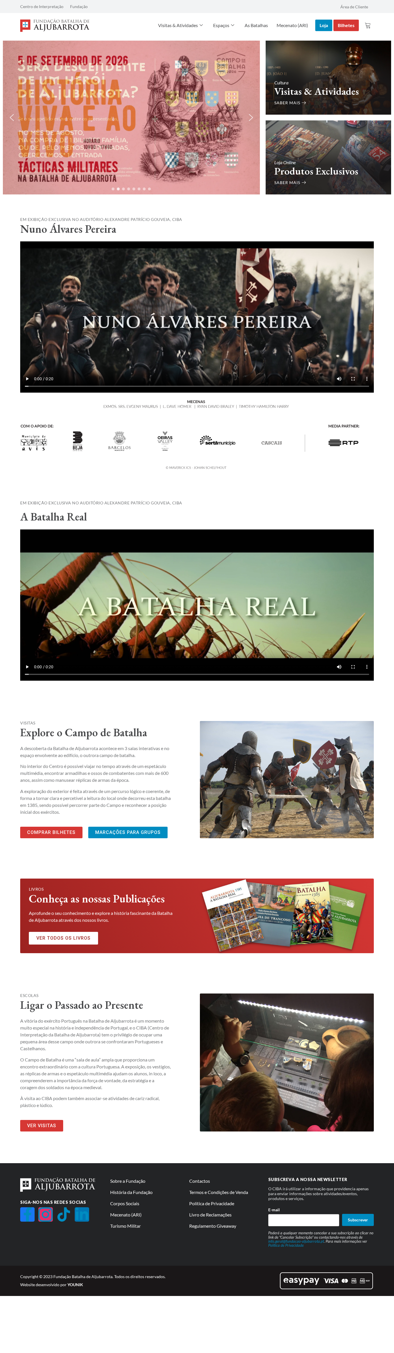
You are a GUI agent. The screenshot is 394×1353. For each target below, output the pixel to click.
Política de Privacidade (286, 1245)
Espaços (221, 25)
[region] (131, 117)
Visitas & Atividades (178, 25)
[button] (11, 117)
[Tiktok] (64, 1214)
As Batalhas (256, 25)
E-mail (274, 1209)
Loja (324, 25)
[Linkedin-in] (82, 1214)
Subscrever (358, 1219)
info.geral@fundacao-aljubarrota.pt (296, 1241)
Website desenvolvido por (51, 1284)
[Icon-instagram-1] (45, 1214)
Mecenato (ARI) (292, 25)
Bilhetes (346, 25)
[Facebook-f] (27, 1214)
